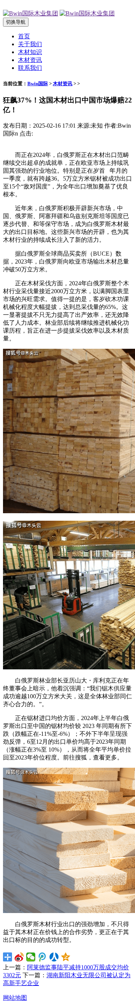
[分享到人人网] (54, 956)
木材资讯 (30, 60)
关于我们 (30, 44)
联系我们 (30, 68)
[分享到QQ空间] (65, 956)
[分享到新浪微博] (19, 956)
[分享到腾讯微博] (42, 956)
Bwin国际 (37, 83)
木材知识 (30, 52)
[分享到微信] (31, 956)
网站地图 (15, 997)
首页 (24, 36)
